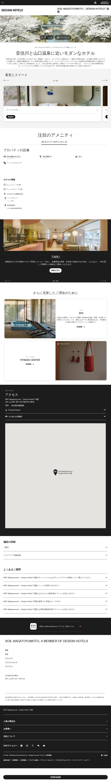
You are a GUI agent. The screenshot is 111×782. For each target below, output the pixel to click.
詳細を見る (55, 270)
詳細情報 (79, 327)
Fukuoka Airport (14, 410)
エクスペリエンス (11, 662)
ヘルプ (86, 760)
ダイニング (9, 658)
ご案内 (6, 547)
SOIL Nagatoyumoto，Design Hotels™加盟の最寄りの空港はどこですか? (31, 601)
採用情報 (15, 760)
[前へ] (6, 80)
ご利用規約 (23, 760)
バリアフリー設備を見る (15, 194)
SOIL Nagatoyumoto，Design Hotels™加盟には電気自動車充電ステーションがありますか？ (39, 609)
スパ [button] (80, 156)
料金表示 (11, 117)
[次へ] (105, 80)
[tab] (54, 142)
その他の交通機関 (15, 417)
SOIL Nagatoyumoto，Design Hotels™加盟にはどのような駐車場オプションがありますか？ (39, 593)
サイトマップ (78, 760)
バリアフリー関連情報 (12, 555)
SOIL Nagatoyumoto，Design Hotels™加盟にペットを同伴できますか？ (31, 585)
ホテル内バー (47, 156)
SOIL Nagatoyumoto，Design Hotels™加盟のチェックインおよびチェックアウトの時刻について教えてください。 (48, 578)
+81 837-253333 (17, 405)
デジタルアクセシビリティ (63, 760)
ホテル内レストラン (14, 156)
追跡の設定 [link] (6, 760)
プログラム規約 (33, 760)
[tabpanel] (55, 248)
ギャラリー (9, 666)
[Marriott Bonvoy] (103, 2)
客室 (6, 654)
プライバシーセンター (46, 760)
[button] (95, 2)
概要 (6, 650)
